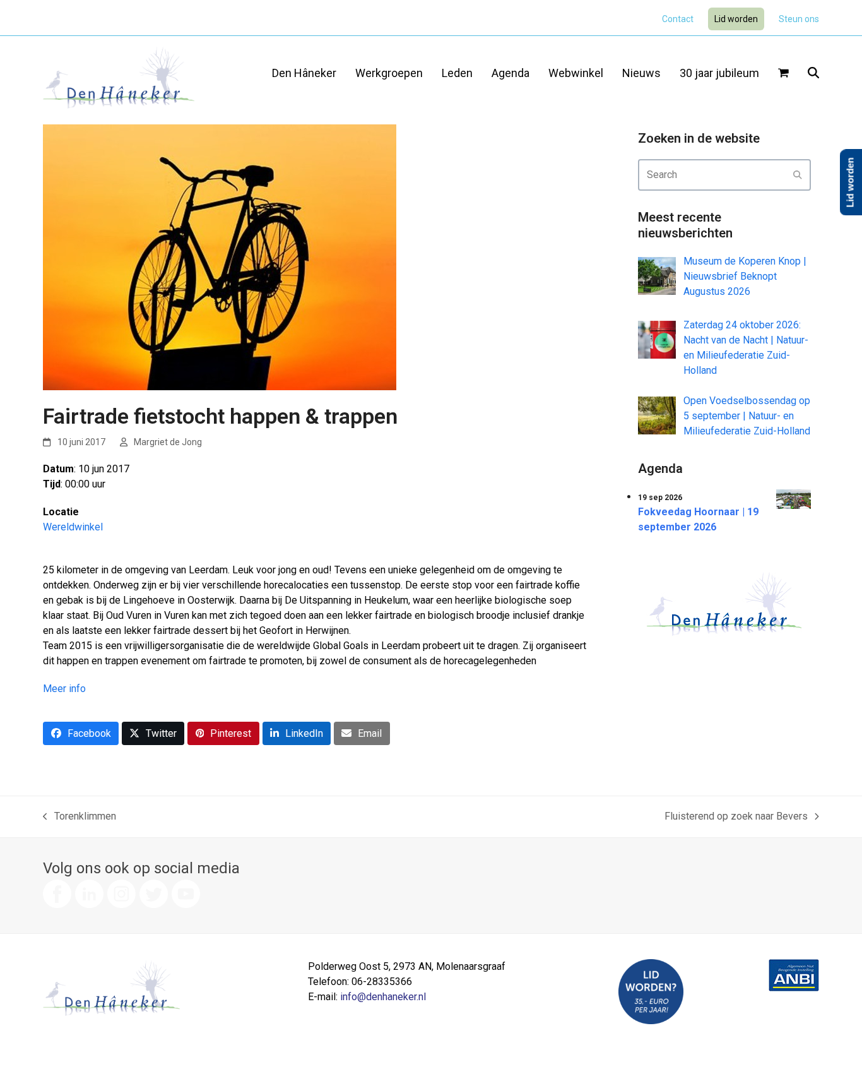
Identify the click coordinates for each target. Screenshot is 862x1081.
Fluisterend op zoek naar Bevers (736, 817)
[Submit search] (797, 175)
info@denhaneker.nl (383, 997)
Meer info (64, 689)
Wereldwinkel (73, 527)
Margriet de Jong (168, 442)
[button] (783, 74)
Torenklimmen (79, 817)
